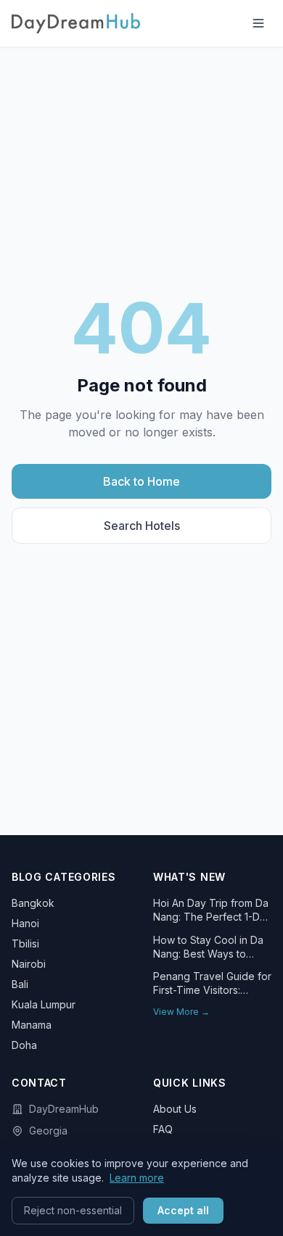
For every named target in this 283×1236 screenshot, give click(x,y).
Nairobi (29, 964)
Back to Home (141, 481)
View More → (181, 1011)
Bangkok (33, 903)
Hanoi (25, 923)
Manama (32, 1025)
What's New (189, 877)
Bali (20, 984)
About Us (175, 1109)
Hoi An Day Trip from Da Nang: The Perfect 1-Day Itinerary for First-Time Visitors (212, 910)
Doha (24, 1045)
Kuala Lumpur (43, 1004)
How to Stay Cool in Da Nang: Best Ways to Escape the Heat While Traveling (208, 947)
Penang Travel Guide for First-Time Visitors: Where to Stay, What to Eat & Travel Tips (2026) (212, 983)
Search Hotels (142, 525)
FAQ (163, 1129)
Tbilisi (25, 943)
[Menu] (258, 23)
